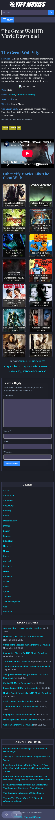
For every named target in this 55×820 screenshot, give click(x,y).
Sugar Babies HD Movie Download (20, 688)
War (5, 607)
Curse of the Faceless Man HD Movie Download (26, 645)
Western (7, 612)
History (7, 546)
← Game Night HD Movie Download (27, 371)
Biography (8, 505)
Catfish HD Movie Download (17, 683)
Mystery (7, 566)
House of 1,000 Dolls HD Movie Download (23, 637)
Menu (10, 19)
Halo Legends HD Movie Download (20, 720)
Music (6, 556)
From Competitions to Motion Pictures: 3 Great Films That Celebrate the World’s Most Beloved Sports (26, 768)
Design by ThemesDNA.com (27, 817)
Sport (6, 591)
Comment (9, 395)
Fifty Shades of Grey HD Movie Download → (27, 366)
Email (7, 441)
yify (43, 361)
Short (6, 586)
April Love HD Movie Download (18, 701)
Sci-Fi (6, 581)
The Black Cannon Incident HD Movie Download (26, 666)
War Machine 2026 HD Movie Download (22, 628)
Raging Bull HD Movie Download (19, 714)
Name (7, 431)
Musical (7, 561)
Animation (8, 500)
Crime (6, 516)
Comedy (7, 511)
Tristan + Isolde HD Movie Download (21, 706)
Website (8, 452)
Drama (6, 526)
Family (6, 531)
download (23, 361)
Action (12, 95)
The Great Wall (34, 361)
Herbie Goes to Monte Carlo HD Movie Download (27, 693)
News (6, 571)
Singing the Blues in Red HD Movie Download (25, 653)
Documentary (10, 521)
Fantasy (31, 95)
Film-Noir (8, 541)
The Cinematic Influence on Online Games (23, 793)
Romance (7, 576)
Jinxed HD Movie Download (16, 661)
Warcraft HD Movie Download (18, 725)
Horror (7, 551)
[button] (12, 814)
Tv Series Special (11, 602)
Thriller (7, 596)
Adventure (21, 95)
